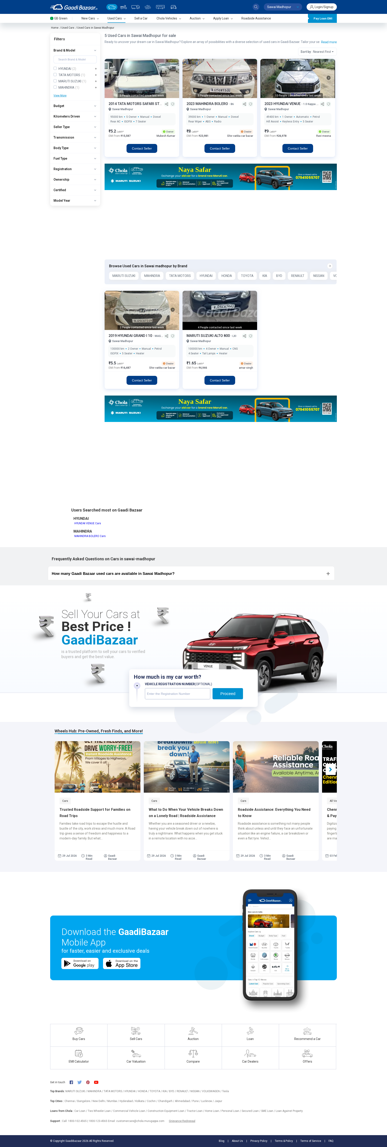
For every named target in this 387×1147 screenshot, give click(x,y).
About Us (237, 1141)
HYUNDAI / (131, 1091)
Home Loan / (213, 1111)
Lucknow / (208, 1101)
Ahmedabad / (183, 1101)
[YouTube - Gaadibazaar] (98, 1082)
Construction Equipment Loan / (167, 1111)
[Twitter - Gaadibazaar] (81, 1082)
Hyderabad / (127, 1101)
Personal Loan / (231, 1111)
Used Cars (67, 27)
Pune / (196, 1101)
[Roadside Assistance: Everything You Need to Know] (276, 767)
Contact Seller (142, 148)
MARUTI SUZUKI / (76, 1091)
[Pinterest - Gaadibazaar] (90, 1082)
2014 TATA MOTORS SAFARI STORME (139, 104)
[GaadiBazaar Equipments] (147, 7)
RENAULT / (183, 1091)
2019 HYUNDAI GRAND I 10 (131, 336)
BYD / (173, 1091)
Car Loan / (81, 1111)
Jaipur (218, 1101)
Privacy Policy (258, 1141)
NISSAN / (196, 1091)
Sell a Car (141, 18)
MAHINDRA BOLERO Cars (90, 536)
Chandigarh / (166, 1101)
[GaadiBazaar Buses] (160, 7)
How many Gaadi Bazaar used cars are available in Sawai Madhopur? (113, 573)
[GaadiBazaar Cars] (111, 7)
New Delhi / (99, 1101)
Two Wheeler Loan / (100, 1111)
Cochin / (152, 1101)
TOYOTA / (156, 1091)
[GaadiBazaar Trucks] (135, 7)
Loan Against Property (289, 1111)
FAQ (331, 1141)
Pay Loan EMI (323, 18)
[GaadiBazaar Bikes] (123, 7)
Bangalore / (84, 1101)
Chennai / (70, 1101)
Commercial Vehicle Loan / (130, 1111)
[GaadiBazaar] (73, 7)
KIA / (166, 1091)
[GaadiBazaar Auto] (174, 7)
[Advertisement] (220, 224)
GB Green (60, 18)
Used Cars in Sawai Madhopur (95, 27)
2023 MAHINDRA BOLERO (208, 104)
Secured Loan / (251, 1111)
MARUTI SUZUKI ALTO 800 (209, 336)
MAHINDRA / (96, 1091)
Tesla (225, 1091)
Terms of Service (310, 1141)
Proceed (227, 693)
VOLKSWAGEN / (212, 1091)
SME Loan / (268, 1111)
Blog (221, 1141)
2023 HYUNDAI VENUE (282, 104)
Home (54, 27)
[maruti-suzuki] (221, 176)
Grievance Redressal (182, 1121)
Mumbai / (113, 1101)
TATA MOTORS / (114, 1091)
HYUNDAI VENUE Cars (87, 523)
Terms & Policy (284, 1141)
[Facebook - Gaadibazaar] (73, 1082)
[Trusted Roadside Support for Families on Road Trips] (97, 767)
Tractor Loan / (196, 1111)
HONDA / (144, 1091)
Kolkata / (141, 1101)
